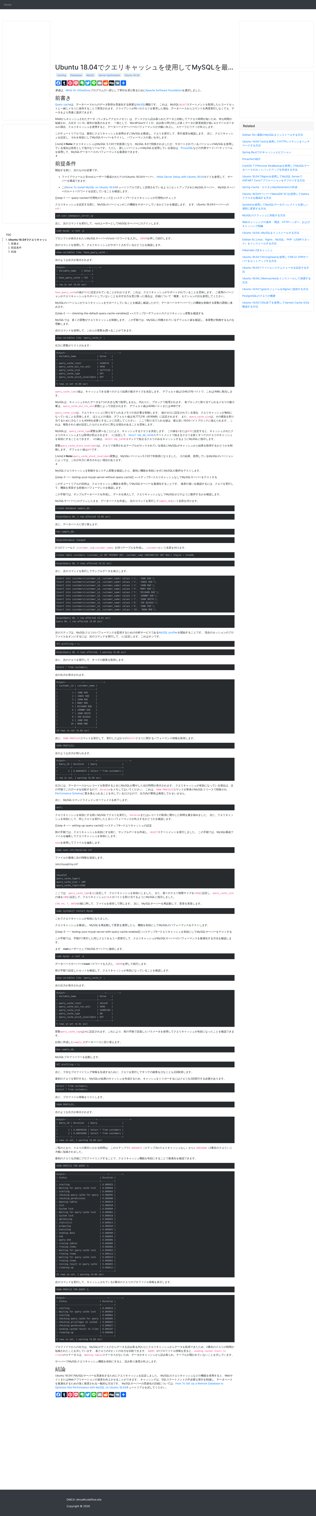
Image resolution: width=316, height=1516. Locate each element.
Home (7, 4)
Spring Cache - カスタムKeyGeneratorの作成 (269, 187)
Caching (61, 75)
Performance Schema (68, 793)
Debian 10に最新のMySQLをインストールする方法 (272, 134)
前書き (15, 243)
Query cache (63, 104)
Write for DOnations (78, 90)
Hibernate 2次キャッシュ (257, 250)
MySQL (90, 75)
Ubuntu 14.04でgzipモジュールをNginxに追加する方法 (275, 289)
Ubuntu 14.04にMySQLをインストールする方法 (270, 232)
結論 (13, 251)
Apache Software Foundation (164, 90)
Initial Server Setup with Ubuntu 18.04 (180, 176)
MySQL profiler (168, 632)
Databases (76, 75)
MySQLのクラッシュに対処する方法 (263, 215)
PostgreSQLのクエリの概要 (259, 295)
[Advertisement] (26, 70)
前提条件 (16, 247)
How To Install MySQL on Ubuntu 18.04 (91, 187)
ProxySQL (187, 148)
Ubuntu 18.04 (132, 75)
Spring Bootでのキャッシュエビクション (266, 152)
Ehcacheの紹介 (251, 159)
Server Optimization (109, 75)
